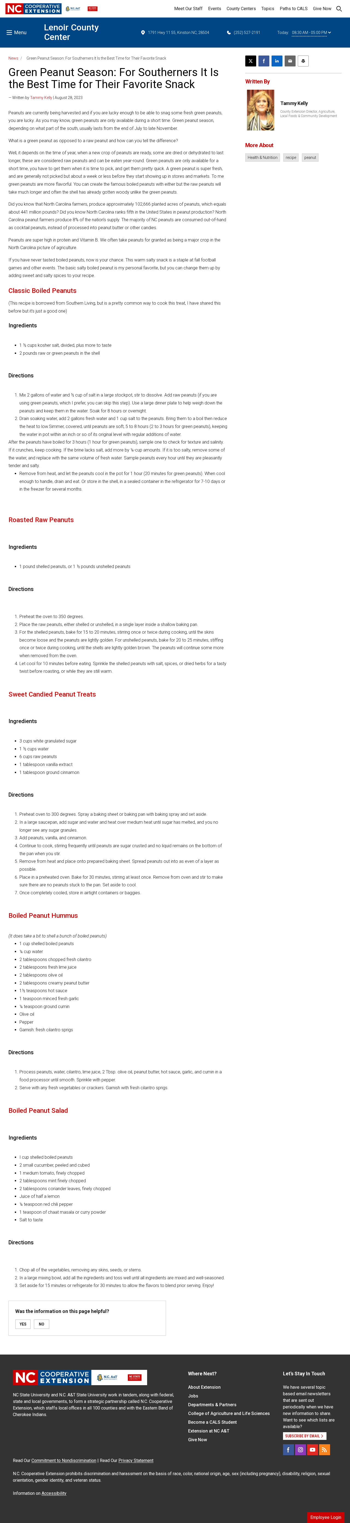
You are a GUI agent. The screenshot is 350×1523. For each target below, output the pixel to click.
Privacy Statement (135, 1460)
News (13, 58)
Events (214, 8)
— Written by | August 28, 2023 (45, 97)
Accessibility (54, 1493)
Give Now (322, 8)
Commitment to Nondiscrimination (63, 1460)
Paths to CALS (294, 8)
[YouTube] (312, 1449)
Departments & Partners (212, 1404)
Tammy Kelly (41, 97)
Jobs (193, 1396)
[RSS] (324, 1449)
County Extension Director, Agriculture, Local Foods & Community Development (308, 114)
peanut (310, 157)
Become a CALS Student (212, 1422)
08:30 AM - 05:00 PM (309, 32)
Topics (267, 8)
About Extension (204, 1387)
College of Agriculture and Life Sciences (229, 1413)
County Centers (241, 8)
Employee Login (325, 1517)
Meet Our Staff (188, 8)
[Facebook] (288, 1449)
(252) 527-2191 (247, 32)
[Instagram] (300, 1449)
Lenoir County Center (71, 32)
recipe (291, 157)
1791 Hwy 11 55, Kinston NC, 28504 (178, 32)
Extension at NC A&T (208, 1431)
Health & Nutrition (263, 157)
